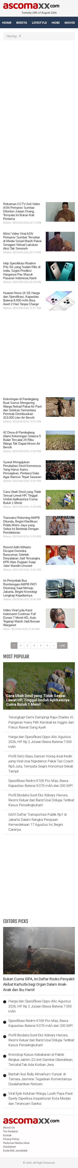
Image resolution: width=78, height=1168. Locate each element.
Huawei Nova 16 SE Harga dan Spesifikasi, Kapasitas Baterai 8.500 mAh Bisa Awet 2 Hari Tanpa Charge (21, 298)
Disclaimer (9, 1146)
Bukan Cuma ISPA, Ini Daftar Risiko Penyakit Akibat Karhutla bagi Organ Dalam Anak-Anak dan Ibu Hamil (38, 984)
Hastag (11, 36)
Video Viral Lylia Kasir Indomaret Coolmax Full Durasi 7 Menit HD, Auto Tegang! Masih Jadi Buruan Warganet (21, 617)
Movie (69, 22)
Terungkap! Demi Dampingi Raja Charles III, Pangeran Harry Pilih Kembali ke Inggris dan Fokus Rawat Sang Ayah (41, 722)
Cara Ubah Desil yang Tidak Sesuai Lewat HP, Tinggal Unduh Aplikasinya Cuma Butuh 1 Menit (22, 497)
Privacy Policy (11, 1139)
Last (62, 645)
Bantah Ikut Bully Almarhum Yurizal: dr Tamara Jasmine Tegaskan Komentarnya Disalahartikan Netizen (40, 1079)
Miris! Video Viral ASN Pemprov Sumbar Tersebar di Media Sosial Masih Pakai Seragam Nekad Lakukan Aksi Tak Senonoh (22, 241)
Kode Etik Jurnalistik (15, 1150)
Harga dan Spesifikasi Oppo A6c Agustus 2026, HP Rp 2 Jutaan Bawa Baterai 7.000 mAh (40, 742)
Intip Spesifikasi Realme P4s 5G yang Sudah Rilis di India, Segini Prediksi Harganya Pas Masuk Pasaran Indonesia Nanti (21, 270)
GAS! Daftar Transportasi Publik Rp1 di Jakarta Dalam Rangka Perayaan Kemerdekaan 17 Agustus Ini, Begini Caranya (37, 822)
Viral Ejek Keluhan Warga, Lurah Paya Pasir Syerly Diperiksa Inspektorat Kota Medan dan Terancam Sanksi (40, 1098)
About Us (9, 1127)
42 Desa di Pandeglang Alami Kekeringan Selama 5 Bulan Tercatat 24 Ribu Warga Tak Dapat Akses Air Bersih (22, 440)
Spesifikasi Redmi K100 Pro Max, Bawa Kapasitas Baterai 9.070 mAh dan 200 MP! (40, 783)
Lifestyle (39, 22)
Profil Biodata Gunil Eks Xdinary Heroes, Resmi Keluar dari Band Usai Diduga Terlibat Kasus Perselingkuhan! (41, 800)
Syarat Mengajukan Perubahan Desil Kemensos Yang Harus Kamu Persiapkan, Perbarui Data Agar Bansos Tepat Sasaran (22, 469)
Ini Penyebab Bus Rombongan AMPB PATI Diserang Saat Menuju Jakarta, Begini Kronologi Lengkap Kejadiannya (20, 588)
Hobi (56, 22)
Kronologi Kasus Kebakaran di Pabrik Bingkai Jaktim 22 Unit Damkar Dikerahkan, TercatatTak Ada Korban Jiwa (40, 1059)
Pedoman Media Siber (16, 1143)
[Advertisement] (39, 83)
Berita (21, 22)
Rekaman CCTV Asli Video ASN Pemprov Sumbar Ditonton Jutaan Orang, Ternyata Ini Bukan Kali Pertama (21, 211)
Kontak (7, 1135)
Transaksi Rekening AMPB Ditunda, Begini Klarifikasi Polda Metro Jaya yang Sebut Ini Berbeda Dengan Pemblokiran (21, 525)
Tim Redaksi (10, 1131)
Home (6, 22)
